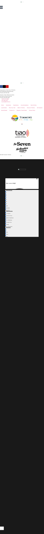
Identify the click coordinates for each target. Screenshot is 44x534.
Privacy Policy (32, 110)
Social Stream (4, 110)
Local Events (4, 107)
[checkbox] (11, 192)
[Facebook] (1, 86)
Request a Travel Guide (22, 110)
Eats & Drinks (33, 105)
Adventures (8, 105)
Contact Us (11, 110)
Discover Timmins (31, 107)
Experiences (16, 105)
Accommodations (24, 105)
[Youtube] (7, 86)
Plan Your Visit (12, 107)
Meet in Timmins (21, 107)
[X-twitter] (4, 86)
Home (2, 105)
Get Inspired (39, 107)
